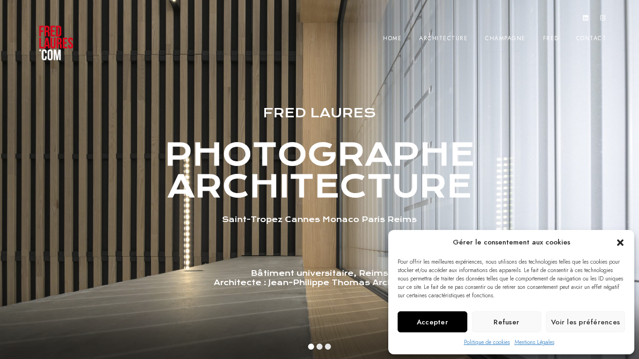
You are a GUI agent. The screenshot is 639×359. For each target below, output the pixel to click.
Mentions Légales (534, 342)
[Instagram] (603, 19)
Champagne (505, 38)
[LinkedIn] (585, 19)
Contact (591, 38)
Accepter (432, 322)
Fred (551, 38)
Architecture (443, 38)
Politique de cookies (487, 342)
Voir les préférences (585, 322)
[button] (620, 242)
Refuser (506, 322)
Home (392, 38)
